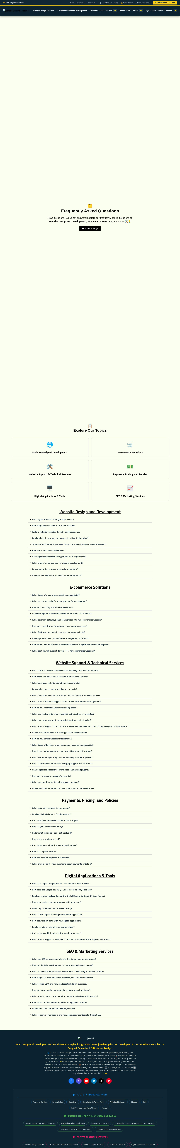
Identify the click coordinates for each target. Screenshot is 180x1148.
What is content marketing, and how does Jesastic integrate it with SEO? (66, 1014)
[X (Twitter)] (101, 1081)
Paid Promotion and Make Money (84, 1108)
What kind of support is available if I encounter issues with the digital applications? (71, 939)
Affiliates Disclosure (117, 1102)
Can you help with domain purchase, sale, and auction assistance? (63, 788)
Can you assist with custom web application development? (59, 732)
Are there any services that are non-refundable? (54, 845)
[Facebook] (71, 1081)
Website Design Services (43, 10)
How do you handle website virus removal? (52, 738)
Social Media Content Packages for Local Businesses (134, 1123)
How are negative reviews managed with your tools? (56, 902)
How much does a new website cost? (49, 550)
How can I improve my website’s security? (51, 775)
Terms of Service (40, 1102)
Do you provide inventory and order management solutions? (60, 638)
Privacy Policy (57, 1102)
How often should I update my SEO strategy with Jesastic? (59, 1002)
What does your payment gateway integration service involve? (61, 720)
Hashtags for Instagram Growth (109, 1129)
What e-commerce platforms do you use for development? (59, 601)
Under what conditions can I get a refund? (52, 832)
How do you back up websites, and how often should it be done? (62, 751)
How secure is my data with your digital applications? (57, 920)
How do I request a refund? (44, 851)
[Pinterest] (109, 1081)
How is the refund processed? (46, 839)
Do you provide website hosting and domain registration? (59, 556)
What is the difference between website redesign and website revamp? (65, 670)
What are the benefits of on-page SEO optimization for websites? (63, 713)
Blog (116, 2)
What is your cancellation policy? (47, 826)
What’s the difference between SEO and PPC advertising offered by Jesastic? (68, 971)
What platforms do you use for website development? (57, 562)
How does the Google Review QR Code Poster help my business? (62, 889)
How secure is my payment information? (51, 857)
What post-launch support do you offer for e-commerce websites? (63, 650)
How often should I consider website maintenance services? (60, 676)
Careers (105, 1108)
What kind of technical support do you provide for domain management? (66, 701)
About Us (91, 2)
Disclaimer (73, 1102)
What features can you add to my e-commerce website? (58, 632)
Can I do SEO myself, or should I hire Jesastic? (53, 1008)
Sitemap (134, 1102)
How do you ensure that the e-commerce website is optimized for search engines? (70, 644)
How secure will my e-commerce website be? (52, 607)
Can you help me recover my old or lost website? (54, 689)
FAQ (99, 2)
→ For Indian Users (142, 2)
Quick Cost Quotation (166, 2)
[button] (90, 519)
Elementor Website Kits (100, 1123)
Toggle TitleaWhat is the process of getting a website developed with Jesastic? (69, 544)
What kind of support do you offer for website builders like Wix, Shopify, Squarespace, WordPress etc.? (80, 726)
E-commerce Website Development (72, 10)
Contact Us (107, 2)
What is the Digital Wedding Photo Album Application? (57, 914)
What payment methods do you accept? (51, 808)
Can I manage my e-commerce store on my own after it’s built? (61, 613)
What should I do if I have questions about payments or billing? (62, 863)
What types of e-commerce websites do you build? (55, 595)
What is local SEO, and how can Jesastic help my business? (59, 983)
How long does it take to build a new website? (53, 525)
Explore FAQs (91, 228)
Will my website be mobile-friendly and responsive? (56, 531)
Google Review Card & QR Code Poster (40, 1123)
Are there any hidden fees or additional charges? (55, 820)
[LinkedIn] (94, 1081)
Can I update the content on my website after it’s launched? (60, 538)
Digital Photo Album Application (73, 1123)
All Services (81, 2)
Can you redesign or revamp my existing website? (55, 569)
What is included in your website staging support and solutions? (62, 763)
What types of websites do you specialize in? (53, 519)
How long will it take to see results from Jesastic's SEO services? (62, 977)
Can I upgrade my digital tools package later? (53, 926)
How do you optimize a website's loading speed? (54, 707)
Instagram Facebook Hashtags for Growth (75, 1129)
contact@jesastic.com (15, 2)
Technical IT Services (129, 10)
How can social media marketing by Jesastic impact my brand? (61, 990)
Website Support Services (101, 10)
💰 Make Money (127, 2)
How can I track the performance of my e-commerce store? (59, 626)
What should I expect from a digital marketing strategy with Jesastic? (65, 996)
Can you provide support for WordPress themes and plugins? (60, 769)
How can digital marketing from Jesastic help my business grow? (62, 965)
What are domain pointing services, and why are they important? (62, 757)
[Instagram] (79, 1081)
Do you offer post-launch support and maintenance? (56, 575)
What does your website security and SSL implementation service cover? (66, 695)
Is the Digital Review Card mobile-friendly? (52, 908)
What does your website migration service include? (56, 682)
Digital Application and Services (159, 10)
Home (72, 2)
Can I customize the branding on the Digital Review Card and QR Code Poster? (68, 895)
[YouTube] (86, 1081)
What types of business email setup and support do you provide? (62, 744)
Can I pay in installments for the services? (51, 814)
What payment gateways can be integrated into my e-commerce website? (67, 619)
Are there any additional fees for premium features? (56, 933)
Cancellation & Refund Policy (93, 1102)
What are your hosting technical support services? (55, 782)
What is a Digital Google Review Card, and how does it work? (60, 883)
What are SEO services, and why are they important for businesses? (64, 959)
